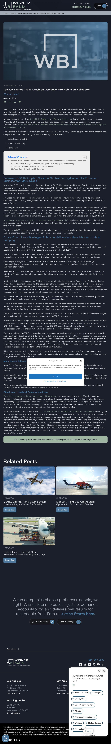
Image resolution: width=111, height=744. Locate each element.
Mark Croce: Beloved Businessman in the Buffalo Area (34, 166)
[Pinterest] (20, 102)
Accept (55, 376)
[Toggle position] (99, 671)
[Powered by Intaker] (92, 735)
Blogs (12, 13)
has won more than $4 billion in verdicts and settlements (68, 411)
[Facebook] (11, 102)
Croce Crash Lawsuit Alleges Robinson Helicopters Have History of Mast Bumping (42, 164)
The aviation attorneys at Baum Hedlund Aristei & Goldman (29, 396)
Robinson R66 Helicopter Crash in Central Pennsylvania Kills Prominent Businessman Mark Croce (48, 161)
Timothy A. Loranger (63, 119)
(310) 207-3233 (81, 7)
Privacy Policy (61, 381)
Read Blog (10, 510)
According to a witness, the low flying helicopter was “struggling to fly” (35, 220)
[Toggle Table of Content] (83, 157)
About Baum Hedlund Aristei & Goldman (29, 169)
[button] (81, 361)
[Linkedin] (15, 102)
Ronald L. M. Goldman (39, 119)
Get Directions (13, 693)
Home (6, 13)
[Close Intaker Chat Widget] (104, 671)
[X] (6, 102)
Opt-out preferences (50, 381)
